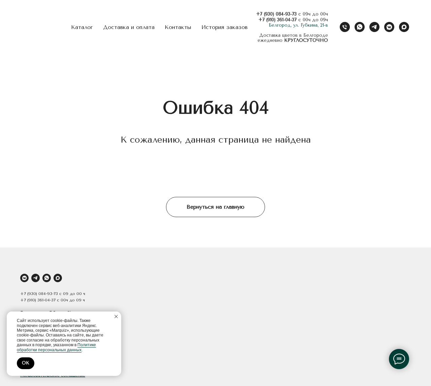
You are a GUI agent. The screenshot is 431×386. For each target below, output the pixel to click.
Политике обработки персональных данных (56, 347)
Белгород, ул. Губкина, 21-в (298, 25)
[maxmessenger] (404, 27)
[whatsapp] (360, 27)
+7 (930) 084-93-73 (276, 14)
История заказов (224, 27)
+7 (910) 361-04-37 (277, 19)
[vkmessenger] (389, 27)
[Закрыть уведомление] (116, 316)
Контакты (178, 27)
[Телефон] (345, 27)
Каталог (82, 27)
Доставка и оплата (129, 27)
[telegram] (374, 27)
